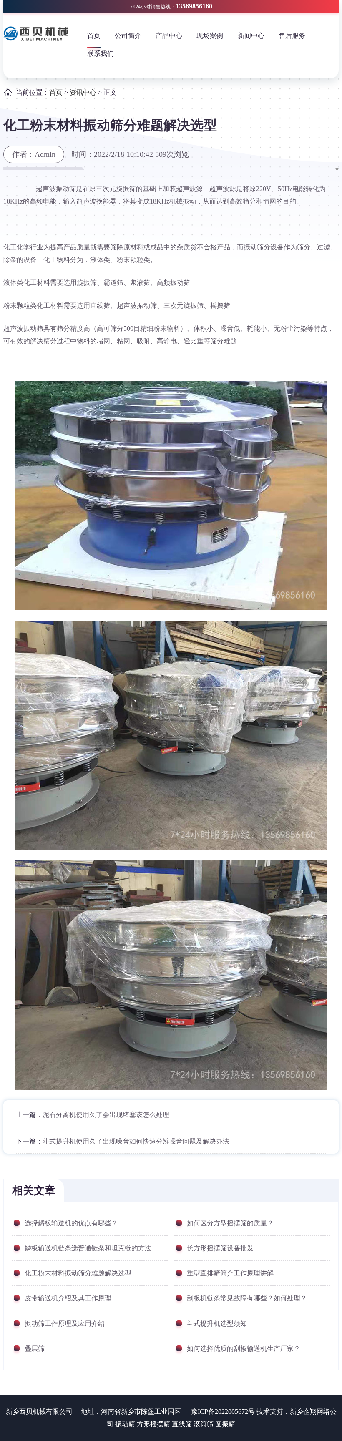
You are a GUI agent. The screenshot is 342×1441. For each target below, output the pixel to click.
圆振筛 (225, 1424)
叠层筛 (35, 1348)
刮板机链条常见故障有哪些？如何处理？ (247, 1298)
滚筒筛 (204, 1424)
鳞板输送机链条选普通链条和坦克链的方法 (88, 1248)
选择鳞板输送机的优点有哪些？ (71, 1223)
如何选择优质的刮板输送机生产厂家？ (243, 1348)
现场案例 (209, 35)
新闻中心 (251, 35)
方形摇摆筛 (153, 1424)
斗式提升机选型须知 (217, 1323)
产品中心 (169, 35)
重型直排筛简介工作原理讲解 (230, 1273)
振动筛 (125, 1424)
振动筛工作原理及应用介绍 (65, 1323)
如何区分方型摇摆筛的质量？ (230, 1223)
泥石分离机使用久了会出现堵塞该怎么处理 (106, 1114)
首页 (94, 35)
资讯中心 (83, 92)
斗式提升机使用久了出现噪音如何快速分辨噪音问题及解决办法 (136, 1141)
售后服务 (292, 35)
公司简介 (128, 35)
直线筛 (182, 1424)
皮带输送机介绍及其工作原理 (68, 1298)
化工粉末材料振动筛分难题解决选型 (78, 1273)
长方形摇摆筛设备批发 (220, 1248)
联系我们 (100, 53)
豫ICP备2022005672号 (223, 1411)
